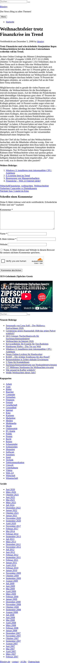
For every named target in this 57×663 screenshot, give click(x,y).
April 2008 (11, 622)
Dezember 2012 (13, 544)
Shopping (10, 449)
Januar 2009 (11, 599)
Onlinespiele (11, 428)
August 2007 (12, 643)
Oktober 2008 (12, 607)
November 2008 (13, 604)
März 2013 (11, 541)
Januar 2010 (11, 570)
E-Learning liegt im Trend (18, 175)
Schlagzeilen (12, 447)
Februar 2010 (12, 568)
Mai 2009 (10, 589)
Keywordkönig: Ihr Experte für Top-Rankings (27, 344)
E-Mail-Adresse (8, 239)
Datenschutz (34, 661)
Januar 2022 (11, 510)
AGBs (23, 661)
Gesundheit (11, 407)
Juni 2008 (10, 617)
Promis (9, 436)
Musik (9, 426)
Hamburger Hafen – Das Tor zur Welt (23, 346)
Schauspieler (12, 444)
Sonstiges (10, 454)
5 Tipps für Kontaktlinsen (17, 362)
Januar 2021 (11, 515)
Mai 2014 (10, 531)
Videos (9, 470)
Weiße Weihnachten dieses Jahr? (21, 372)
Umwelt (9, 465)
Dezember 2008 (13, 602)
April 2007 (11, 651)
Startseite (10, 22)
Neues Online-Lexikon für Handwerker (24, 354)
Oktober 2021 (12, 513)
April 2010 (11, 565)
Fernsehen (10, 397)
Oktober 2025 (12, 494)
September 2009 (13, 578)
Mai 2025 (10, 500)
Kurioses (10, 415)
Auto (8, 386)
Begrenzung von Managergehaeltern (22, 178)
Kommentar (6, 209)
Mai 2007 (10, 649)
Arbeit (9, 384)
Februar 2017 (12, 528)
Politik (9, 433)
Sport (8, 457)
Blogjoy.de (5, 661)
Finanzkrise (14, 186)
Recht (8, 439)
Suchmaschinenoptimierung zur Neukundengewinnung (31, 365)
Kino (8, 413)
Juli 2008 (10, 615)
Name (3, 233)
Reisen (9, 441)
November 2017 (13, 526)
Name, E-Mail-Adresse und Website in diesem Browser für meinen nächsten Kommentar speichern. (27, 251)
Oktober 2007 (12, 638)
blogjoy (40, 41)
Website (3, 244)
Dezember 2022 (13, 508)
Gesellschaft (11, 405)
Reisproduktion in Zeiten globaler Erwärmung (27, 359)
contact (15, 661)
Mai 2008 (10, 620)
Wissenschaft (12, 478)
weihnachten (27, 186)
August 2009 (12, 581)
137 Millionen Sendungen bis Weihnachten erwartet (30, 367)
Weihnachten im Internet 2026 (20, 341)
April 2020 (11, 523)
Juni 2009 (10, 586)
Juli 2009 (10, 583)
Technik (9, 460)
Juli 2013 (10, 539)
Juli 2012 (10, 549)
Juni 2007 (10, 646)
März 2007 (11, 654)
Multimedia (11, 423)
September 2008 (13, 609)
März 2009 (11, 594)
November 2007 (13, 636)
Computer (10, 394)
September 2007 (13, 641)
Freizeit (9, 402)
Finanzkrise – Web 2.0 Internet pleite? (23, 181)
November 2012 (13, 547)
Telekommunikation (15, 462)
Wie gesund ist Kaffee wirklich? (20, 370)
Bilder (9, 389)
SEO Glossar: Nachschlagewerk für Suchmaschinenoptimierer (22, 337)
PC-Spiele (10, 431)
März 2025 (11, 502)
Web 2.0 (10, 473)
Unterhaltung (12, 467)
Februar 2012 (12, 555)
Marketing (10, 418)
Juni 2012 (10, 552)
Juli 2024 (10, 505)
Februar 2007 (12, 656)
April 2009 (11, 591)
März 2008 (11, 625)
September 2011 (13, 557)
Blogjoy (3, 6)
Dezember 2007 (13, 633)
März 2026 (11, 492)
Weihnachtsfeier (41, 186)
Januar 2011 (11, 562)
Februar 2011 (12, 560)
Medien (9, 420)
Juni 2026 (10, 489)
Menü (3, 17)
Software (10, 452)
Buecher (10, 392)
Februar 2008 (12, 628)
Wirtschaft (4, 186)
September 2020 (13, 521)
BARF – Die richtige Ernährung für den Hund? (28, 357)
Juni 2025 (10, 497)
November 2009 (13, 573)
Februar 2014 (12, 534)
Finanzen (10, 399)
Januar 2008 (11, 630)
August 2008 (12, 612)
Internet (9, 410)
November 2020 (13, 518)
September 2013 (13, 536)
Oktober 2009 (12, 575)
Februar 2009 (12, 596)
